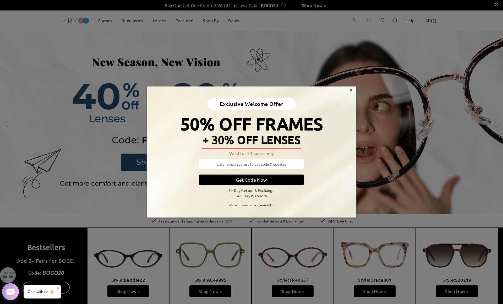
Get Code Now (251, 179)
